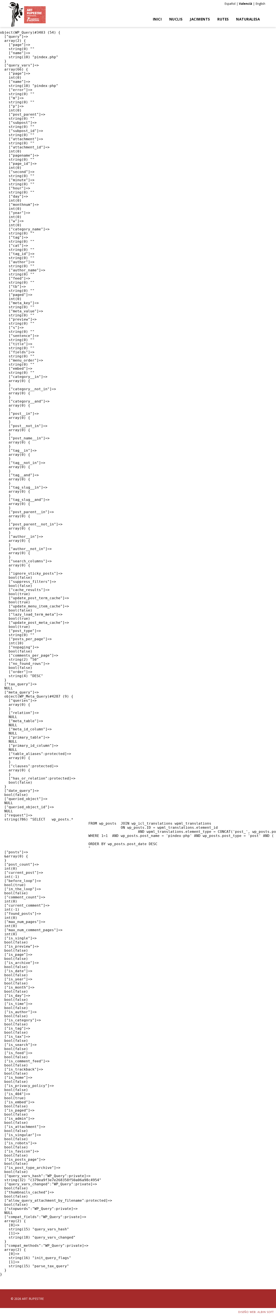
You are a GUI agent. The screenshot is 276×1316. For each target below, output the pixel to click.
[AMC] (27, 14)
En (257, 4)
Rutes (223, 19)
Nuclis (176, 19)
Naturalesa (248, 19)
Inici (157, 19)
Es (226, 4)
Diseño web (247, 1312)
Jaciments (200, 19)
